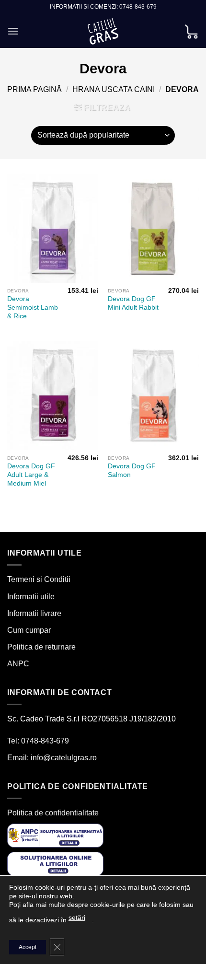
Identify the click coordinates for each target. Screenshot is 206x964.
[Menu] (13, 31)
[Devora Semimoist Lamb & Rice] (52, 228)
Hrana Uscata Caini (113, 89)
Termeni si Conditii (38, 579)
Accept (27, 947)
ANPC (18, 664)
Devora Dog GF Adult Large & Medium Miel (31, 475)
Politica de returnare (41, 647)
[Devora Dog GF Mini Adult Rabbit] (153, 228)
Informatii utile (31, 596)
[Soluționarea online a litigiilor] (55, 863)
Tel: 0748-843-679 (38, 741)
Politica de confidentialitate (53, 813)
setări (77, 917)
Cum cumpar (29, 630)
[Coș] (191, 31)
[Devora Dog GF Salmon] (153, 395)
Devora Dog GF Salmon (132, 470)
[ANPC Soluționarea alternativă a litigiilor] (55, 835)
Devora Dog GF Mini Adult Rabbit (133, 303)
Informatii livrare (34, 613)
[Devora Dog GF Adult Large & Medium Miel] (52, 395)
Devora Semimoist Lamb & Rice (32, 307)
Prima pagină (34, 89)
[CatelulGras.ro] (103, 31)
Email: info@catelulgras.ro (52, 758)
